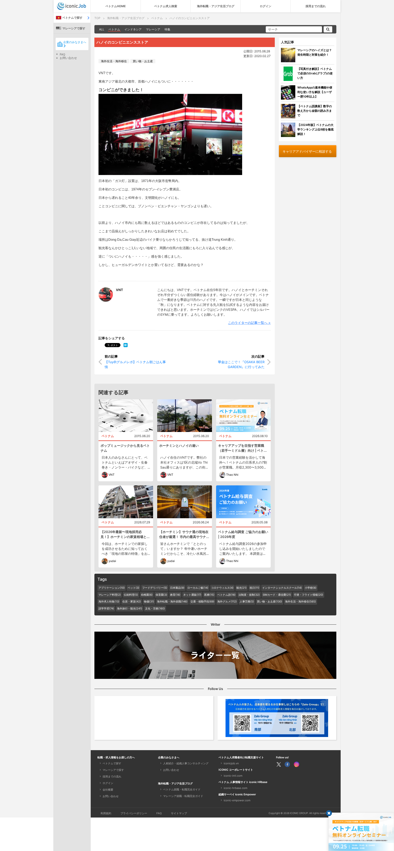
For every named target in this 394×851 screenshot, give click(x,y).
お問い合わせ (68, 58)
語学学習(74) (106, 608)
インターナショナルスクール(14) (282, 587)
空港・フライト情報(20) (308, 594)
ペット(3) (133, 587)
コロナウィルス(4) (222, 587)
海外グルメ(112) (227, 601)
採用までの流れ (316, 6)
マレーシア (153, 29)
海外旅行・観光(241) (129, 608)
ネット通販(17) (192, 594)
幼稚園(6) (147, 594)
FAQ (62, 54)
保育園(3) (161, 594)
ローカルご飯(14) (197, 587)
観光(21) (241, 587)
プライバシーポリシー (133, 813)
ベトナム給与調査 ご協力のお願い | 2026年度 (243, 534)
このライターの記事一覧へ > (249, 323)
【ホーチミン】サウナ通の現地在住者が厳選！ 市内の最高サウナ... (184, 534)
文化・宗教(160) (155, 608)
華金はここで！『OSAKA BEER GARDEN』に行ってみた (241, 364)
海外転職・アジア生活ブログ (215, 6)
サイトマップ (179, 813)
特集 (167, 29)
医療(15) (209, 594)
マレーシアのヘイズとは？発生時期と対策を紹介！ (314, 52)
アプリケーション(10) (111, 587)
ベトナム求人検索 (165, 6)
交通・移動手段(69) (202, 601)
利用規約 (106, 813)
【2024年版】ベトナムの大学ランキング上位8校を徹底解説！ (315, 129)
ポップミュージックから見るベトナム (125, 448)
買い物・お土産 (143, 61)
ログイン (265, 6)
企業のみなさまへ (74, 42)
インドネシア (133, 29)
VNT (119, 290)
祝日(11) (254, 587)
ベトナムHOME (115, 6)
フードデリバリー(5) (154, 587)
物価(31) (149, 601)
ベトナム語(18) (226, 594)
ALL (101, 29)
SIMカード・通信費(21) (277, 594)
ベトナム (114, 29)
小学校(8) (310, 587)
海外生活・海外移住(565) (300, 601)
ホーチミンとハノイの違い (179, 445)
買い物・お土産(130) (269, 601)
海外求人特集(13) (108, 601)
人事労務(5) (247, 601)
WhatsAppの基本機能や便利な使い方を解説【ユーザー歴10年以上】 (314, 92)
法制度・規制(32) (249, 594)
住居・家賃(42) (131, 601)
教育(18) (175, 594)
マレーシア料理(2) (109, 594)
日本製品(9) (177, 587)
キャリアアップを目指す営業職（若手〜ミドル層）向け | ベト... (242, 448)
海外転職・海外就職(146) (172, 601)
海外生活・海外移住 (114, 61)
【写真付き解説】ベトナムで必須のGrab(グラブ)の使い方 (315, 73)
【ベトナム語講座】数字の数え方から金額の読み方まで (314, 110)
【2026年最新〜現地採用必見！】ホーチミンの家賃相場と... (125, 534)
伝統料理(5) (131, 594)
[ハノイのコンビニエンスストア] (126, 345)
